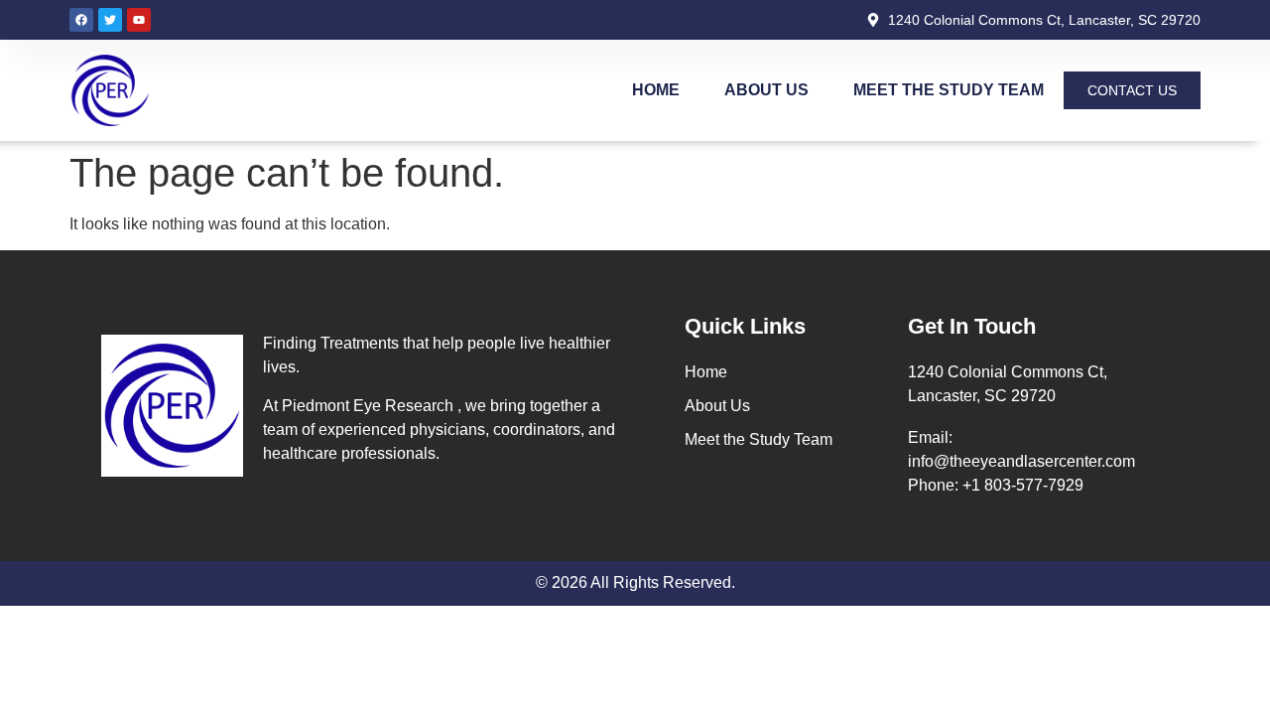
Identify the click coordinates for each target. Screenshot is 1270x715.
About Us (766, 89)
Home (656, 89)
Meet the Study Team (948, 89)
